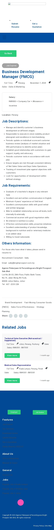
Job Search (8, 424)
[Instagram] (44, 37)
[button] (4, 37)
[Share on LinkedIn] (16, 316)
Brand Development (13, 302)
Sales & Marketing (17, 87)
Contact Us (7, 475)
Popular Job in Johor (12, 493)
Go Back (8, 53)
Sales (4, 87)
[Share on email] (21, 316)
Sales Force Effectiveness (22, 307)
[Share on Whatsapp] (26, 316)
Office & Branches (11, 458)
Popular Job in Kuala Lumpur (15, 484)
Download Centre (10, 433)
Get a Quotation (10, 442)
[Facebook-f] (31, 37)
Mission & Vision (10, 463)
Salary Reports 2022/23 (13, 446)
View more (12, 355)
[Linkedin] (37, 37)
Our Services (8, 429)
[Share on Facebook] (11, 316)
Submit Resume (9, 438)
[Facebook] (6, 502)
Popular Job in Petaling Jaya (15, 489)
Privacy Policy (38, 526)
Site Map (48, 526)
